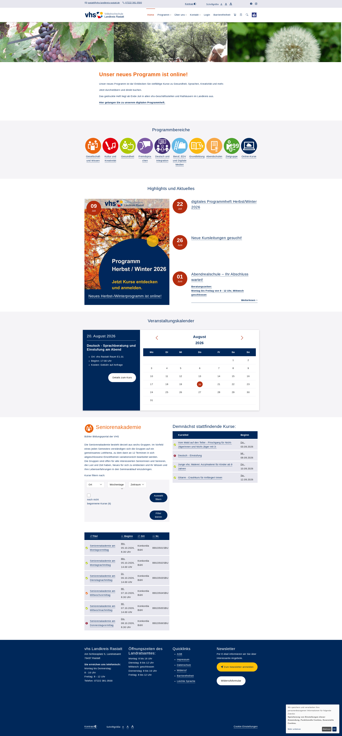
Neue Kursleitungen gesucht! (216, 238)
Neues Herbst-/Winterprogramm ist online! (125, 296)
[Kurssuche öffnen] (247, 15)
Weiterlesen (248, 300)
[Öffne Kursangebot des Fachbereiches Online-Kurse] (249, 145)
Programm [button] (163, 14)
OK (334, 729)
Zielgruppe (232, 156)
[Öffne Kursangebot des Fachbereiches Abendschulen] (214, 145)
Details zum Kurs (122, 377)
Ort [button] (90, 484)
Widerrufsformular (231, 680)
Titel (95, 536)
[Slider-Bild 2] (171, 58)
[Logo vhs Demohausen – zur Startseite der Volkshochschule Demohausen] (104, 14)
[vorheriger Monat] (151, 338)
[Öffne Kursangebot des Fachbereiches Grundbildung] (197, 145)
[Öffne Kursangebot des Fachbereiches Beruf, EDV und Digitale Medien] (179, 145)
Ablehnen (327, 729)
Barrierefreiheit (221, 14)
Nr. (157, 536)
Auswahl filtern (158, 497)
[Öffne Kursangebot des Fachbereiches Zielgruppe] (231, 145)
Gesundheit (127, 156)
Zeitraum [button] (136, 484)
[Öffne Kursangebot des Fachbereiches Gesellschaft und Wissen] (93, 145)
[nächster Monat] (248, 338)
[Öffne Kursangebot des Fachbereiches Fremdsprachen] (145, 145)
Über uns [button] (179, 14)
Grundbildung (197, 156)
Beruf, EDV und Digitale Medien (179, 160)
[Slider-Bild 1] (166, 58)
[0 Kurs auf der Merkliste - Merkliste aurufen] (254, 14)
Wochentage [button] (117, 484)
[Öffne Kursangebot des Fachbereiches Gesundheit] (127, 145)
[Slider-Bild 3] (176, 58)
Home (150, 14)
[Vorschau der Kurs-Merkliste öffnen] (241, 15)
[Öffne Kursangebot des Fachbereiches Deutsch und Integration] (162, 145)
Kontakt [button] (194, 14)
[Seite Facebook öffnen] (251, 4)
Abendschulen (214, 156)
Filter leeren (158, 515)
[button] (235, 15)
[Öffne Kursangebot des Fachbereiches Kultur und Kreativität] (110, 145)
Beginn (128, 536)
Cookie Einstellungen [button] (246, 726)
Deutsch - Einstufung (190, 455)
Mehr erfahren (294, 729)
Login (207, 14)
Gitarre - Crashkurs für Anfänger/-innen (200, 477)
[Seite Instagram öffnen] (256, 4)
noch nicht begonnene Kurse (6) (99, 501)
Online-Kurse (249, 156)
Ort (142, 536)
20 (199, 384)
